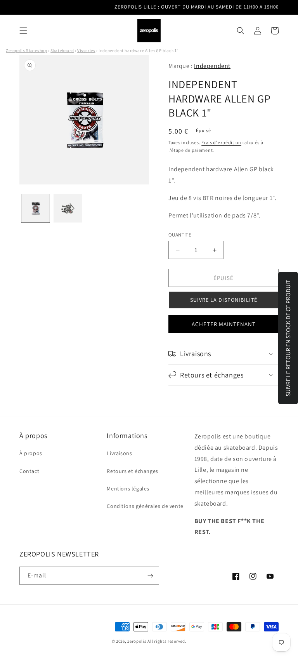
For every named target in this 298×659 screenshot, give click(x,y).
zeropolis (136, 641)
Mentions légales (128, 488)
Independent (212, 66)
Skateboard (62, 50)
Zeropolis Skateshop (26, 50)
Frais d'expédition (221, 142)
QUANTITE (179, 234)
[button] (23, 30)
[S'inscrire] (150, 576)
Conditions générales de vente (145, 506)
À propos (30, 453)
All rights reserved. (166, 641)
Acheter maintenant (224, 324)
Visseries (86, 50)
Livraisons (119, 453)
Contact (29, 471)
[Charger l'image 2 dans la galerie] (68, 208)
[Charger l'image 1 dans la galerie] (35, 208)
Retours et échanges (132, 471)
